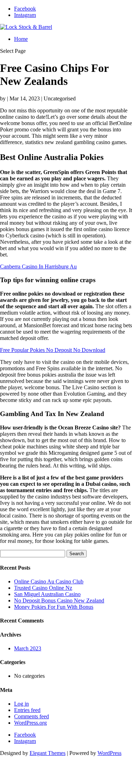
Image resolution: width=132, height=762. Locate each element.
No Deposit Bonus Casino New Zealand (59, 600)
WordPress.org (30, 723)
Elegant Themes (47, 753)
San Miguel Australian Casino (47, 594)
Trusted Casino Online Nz (43, 588)
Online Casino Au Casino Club (48, 581)
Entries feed (27, 710)
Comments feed (31, 716)
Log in (21, 704)
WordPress (109, 753)
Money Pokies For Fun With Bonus (53, 607)
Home (21, 39)
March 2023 (27, 648)
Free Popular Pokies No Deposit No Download (52, 350)
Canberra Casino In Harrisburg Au (38, 267)
